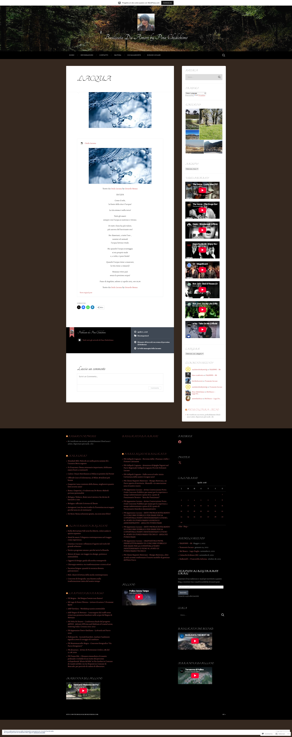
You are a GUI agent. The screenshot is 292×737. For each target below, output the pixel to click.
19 (201, 511)
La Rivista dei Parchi (85, 593)
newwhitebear (197, 398)
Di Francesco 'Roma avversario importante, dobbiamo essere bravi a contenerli (90, 468)
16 (181, 511)
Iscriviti (183, 593)
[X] (180, 463)
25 (194, 516)
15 (222, 505)
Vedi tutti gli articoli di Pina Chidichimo (97, 340)
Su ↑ (224, 714)
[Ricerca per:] (203, 77)
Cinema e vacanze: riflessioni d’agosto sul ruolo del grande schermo (89, 545)
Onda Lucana (90, 143)
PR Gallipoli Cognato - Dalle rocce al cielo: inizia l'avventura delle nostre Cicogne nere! (144, 475)
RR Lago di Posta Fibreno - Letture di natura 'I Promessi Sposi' (90, 603)
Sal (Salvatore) (197, 381)
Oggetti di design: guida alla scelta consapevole (87, 560)
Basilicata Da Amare (140, 436)
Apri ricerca (223, 55)
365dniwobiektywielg (199, 369)
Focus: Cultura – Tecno (203, 410)
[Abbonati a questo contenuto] (186, 410)
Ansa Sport (77, 456)
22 (222, 511)
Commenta (155, 388)
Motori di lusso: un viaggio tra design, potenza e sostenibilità (87, 555)
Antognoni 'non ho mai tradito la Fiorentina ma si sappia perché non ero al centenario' (91, 508)
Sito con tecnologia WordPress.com (82, 714)
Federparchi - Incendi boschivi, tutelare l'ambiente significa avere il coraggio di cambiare (89, 638)
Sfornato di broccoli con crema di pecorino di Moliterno (153, 343)
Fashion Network (82, 436)
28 (215, 516)
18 (194, 511)
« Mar (180, 526)
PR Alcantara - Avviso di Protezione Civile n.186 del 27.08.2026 (89, 651)
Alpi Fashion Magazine (88, 526)
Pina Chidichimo (198, 392)
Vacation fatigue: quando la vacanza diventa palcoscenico (86, 569)
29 (222, 516)
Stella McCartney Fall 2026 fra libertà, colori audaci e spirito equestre (89, 532)
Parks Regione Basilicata (145, 454)
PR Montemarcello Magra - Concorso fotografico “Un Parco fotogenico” (90, 644)
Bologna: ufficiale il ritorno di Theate (83, 503)
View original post (86, 292)
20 (208, 511)
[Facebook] (180, 442)
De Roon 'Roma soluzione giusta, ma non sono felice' (89, 514)
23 (181, 516)
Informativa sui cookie (39, 732)
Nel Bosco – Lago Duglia (189, 551)
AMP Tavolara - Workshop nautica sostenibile (86, 608)
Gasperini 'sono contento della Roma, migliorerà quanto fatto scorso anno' (91, 485)
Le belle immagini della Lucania (149, 348)
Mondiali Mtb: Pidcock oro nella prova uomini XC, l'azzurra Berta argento (88, 462)
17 (188, 511)
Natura (117, 55)
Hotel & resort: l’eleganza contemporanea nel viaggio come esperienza (90, 538)
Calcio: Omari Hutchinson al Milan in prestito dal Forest (91, 473)
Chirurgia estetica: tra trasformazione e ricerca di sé (89, 564)
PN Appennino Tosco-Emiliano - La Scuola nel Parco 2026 (89, 631)
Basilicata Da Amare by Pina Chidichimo (146, 37)
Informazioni (87, 55)
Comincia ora (167, 3)
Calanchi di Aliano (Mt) (189, 555)
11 (194, 505)
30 (181, 522)
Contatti (103, 55)
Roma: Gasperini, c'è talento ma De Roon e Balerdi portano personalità (88, 491)
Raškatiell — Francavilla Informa (193, 559)
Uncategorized (143, 336)
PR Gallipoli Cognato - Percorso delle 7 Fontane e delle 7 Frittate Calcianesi (146, 460)
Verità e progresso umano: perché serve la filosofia (88, 550)
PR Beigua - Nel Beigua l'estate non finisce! (85, 598)
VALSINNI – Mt (215, 369)
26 (201, 516)
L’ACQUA (94, 79)
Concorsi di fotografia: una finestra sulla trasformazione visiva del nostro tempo (84, 580)
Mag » (185, 526)
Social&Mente (134, 55)
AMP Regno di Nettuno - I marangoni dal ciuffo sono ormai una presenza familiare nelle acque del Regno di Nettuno (90, 615)
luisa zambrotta (197, 375)
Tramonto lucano (211, 381)
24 (188, 516)
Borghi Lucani (154, 55)
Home (71, 55)
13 (208, 505)
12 (201, 505)
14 (215, 505)
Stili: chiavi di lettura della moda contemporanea (88, 575)
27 (208, 516)
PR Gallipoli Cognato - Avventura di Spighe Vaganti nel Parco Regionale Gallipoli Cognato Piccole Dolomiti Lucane (146, 468)
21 (215, 511)
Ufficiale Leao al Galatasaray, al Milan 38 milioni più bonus (89, 478)
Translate (201, 95)
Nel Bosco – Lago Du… (213, 398)
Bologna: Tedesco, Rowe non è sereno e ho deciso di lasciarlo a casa (88, 498)
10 (188, 505)
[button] (192, 113)
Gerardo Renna (131, 188)
